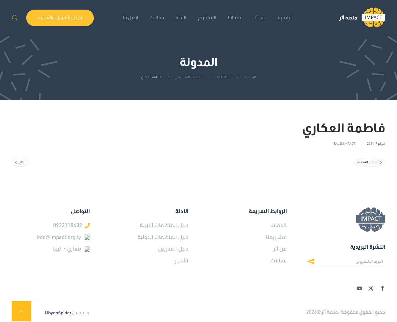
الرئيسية (284, 17)
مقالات (157, 17)
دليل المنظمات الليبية (164, 224)
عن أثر (280, 248)
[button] (14, 17)
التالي (21, 162)
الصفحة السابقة (368, 162)
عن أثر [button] (259, 17)
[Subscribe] (315, 262)
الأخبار (181, 260)
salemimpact (344, 144)
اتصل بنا (130, 17)
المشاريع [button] (207, 17)
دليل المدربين (173, 248)
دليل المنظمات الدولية (162, 236)
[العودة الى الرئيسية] (362, 17)
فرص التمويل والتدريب (60, 17)
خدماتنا (235, 17)
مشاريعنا (276, 236)
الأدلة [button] (181, 17)
